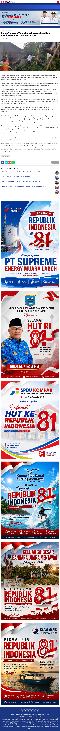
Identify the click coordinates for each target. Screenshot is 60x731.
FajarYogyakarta (16, 723)
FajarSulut (25, 723)
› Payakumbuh (7, 30)
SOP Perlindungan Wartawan (42, 714)
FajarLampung (15, 721)
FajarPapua (47, 726)
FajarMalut (40, 726)
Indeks (50, 7)
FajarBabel (24, 721)
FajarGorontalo (14, 725)
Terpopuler (30, 7)
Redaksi (13, 714)
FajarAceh (14, 719)
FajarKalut (31, 725)
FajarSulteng (40, 723)
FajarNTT (18, 726)
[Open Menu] (58, 2)
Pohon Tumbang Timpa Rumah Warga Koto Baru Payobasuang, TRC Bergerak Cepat (25, 34)
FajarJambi (45, 719)
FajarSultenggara (50, 723)
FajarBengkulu (6, 721)
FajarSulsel (5, 725)
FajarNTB (12, 726)
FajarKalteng (46, 725)
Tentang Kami (19, 714)
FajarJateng (54, 721)
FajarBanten (32, 721)
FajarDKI (39, 721)
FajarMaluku (32, 726)
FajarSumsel (53, 719)
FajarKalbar (38, 725)
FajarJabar (46, 721)
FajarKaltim (5, 726)
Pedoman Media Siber (28, 714)
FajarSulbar (32, 723)
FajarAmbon (23, 725)
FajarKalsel (54, 725)
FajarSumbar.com (36, 716)
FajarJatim (7, 723)
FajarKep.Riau (30, 719)
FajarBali (24, 726)
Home (2, 30)
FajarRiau (38, 719)
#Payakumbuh (5, 156)
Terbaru (10, 7)
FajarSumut (21, 719)
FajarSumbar (6, 719)
